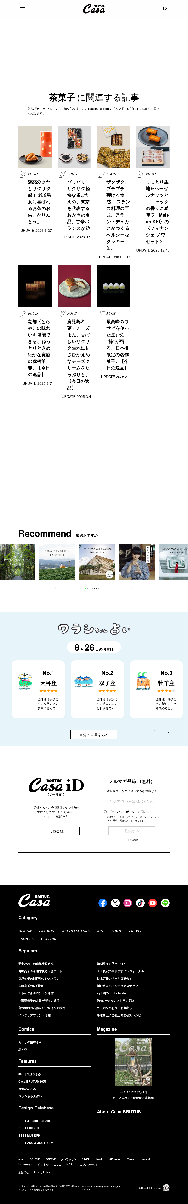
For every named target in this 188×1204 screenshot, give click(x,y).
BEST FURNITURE (31, 1128)
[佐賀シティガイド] (57, 562)
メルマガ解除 (131, 839)
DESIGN (25, 931)
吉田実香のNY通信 (30, 986)
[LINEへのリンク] (165, 903)
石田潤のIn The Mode (111, 993)
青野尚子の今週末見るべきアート (40, 971)
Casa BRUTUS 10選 (32, 1081)
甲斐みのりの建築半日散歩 (36, 964)
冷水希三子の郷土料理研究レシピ (119, 1015)
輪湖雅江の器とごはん (111, 964)
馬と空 (22, 1049)
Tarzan (131, 1159)
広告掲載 (23, 1172)
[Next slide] (130, 588)
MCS (69, 1164)
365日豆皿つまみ (29, 1074)
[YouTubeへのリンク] (152, 903)
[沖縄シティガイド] (97, 562)
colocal (145, 1159)
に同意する (131, 812)
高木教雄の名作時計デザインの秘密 (41, 1008)
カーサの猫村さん (30, 1042)
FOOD (116, 931)
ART (100, 931)
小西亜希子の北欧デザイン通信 (38, 1000)
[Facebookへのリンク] (102, 903)
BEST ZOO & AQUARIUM (35, 1143)
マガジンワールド (87, 1164)
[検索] (166, 9)
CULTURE (49, 938)
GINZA (86, 1159)
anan (21, 1159)
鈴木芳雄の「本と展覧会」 (114, 978)
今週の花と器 (27, 1089)
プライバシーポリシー (123, 812)
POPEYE (51, 1159)
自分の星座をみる (94, 734)
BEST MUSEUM (29, 1135)
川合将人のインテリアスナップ (117, 986)
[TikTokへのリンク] (140, 903)
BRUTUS (35, 1159)
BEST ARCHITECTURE (34, 1121)
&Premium (115, 1159)
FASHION (47, 931)
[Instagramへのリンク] (127, 903)
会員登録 (56, 831)
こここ (57, 1164)
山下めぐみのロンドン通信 (36, 993)
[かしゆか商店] (137, 562)
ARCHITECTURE (76, 931)
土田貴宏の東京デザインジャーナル (120, 971)
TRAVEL (135, 931)
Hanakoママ (25, 1164)
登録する (131, 830)
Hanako (99, 1159)
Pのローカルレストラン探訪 (115, 1000)
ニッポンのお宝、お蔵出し (114, 1008)
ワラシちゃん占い (30, 1096)
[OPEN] (22, 9)
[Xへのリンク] (115, 903)
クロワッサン (68, 1159)
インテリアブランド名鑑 (34, 1015)
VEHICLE (26, 938)
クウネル (43, 1164)
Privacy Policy (42, 1172)
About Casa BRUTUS (119, 1111)
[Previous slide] (58, 588)
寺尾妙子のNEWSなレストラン (39, 978)
